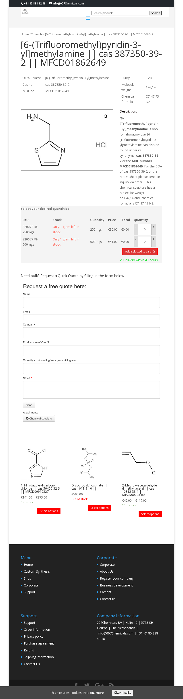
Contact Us (32, 664)
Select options (49, 511)
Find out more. (93, 693)
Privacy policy (33, 636)
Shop (27, 578)
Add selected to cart (140, 251)
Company (29, 324)
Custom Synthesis (37, 571)
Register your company (116, 578)
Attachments (30, 412)
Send (29, 405)
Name (26, 294)
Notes (27, 378)
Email (26, 312)
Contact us (108, 599)
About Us (106, 571)
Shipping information (39, 657)
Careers (105, 592)
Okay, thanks (122, 692)
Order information (37, 629)
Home (25, 34)
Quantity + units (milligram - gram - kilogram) (50, 360)
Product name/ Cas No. (37, 342)
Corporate (31, 585)
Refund (29, 650)
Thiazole (37, 34)
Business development (116, 585)
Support (29, 592)
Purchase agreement (39, 643)
